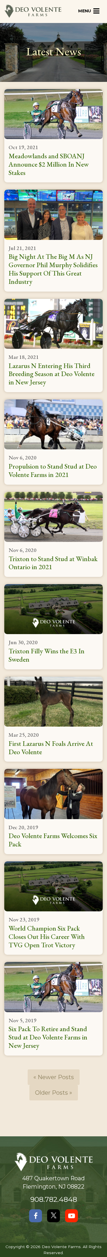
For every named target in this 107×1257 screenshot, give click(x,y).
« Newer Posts (53, 1077)
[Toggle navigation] (89, 11)
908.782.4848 (53, 1199)
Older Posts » (53, 1092)
